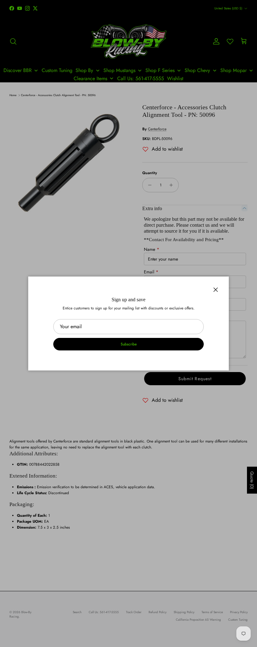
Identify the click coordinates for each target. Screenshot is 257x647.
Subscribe (129, 344)
